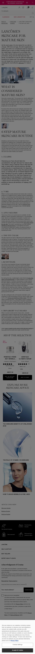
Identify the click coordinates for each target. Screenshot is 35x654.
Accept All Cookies (17, 650)
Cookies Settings (17, 644)
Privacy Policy (14, 640)
